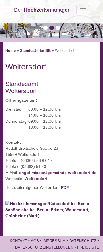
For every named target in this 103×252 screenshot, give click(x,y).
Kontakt (18, 241)
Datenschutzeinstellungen (44, 247)
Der (42, 10)
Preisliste (88, 247)
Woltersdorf (36, 178)
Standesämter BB (35, 51)
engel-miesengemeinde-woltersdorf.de (57, 172)
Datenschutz (82, 241)
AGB (35, 241)
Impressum (54, 241)
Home (10, 51)
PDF (65, 187)
